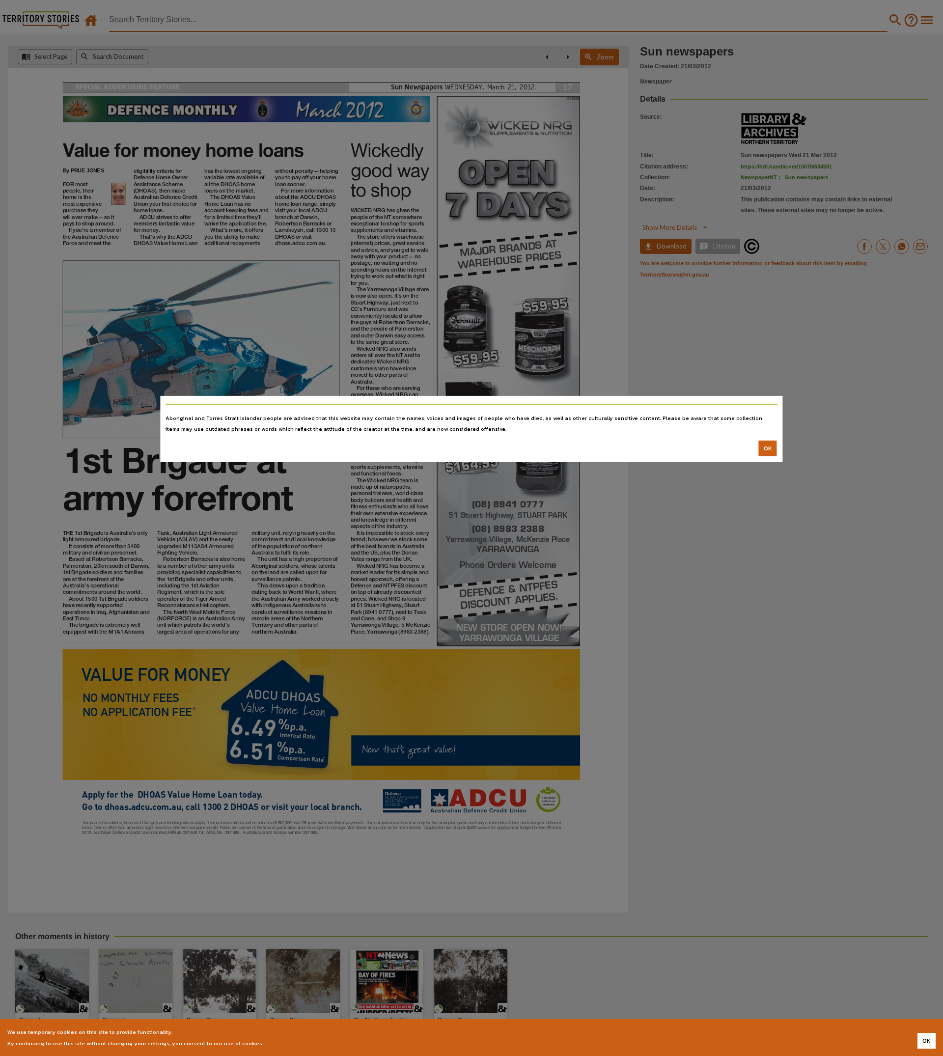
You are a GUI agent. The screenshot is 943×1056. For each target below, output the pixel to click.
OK (768, 448)
